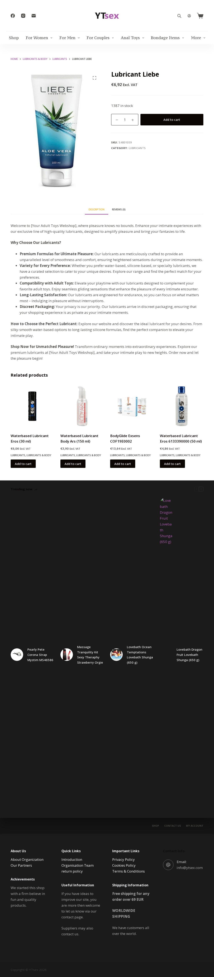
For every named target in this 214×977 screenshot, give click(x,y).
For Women (37, 37)
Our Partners (21, 865)
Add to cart (171, 119)
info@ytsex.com (190, 867)
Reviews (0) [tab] (119, 209)
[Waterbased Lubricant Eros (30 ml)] (32, 406)
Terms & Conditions (128, 871)
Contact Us (172, 826)
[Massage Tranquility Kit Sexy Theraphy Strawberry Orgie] (66, 654)
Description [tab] (96, 209)
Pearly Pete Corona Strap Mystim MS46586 (40, 654)
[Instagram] (23, 16)
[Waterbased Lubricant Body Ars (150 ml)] (82, 406)
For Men (67, 37)
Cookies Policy (124, 865)
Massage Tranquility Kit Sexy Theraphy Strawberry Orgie (90, 654)
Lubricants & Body (39, 455)
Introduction (71, 859)
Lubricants (137, 148)
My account (194, 826)
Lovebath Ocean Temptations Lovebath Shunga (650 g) (140, 654)
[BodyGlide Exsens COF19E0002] (132, 406)
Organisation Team (77, 865)
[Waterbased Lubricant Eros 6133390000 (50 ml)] (181, 406)
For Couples (98, 37)
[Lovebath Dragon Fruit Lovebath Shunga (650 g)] (166, 655)
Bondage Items (165, 37)
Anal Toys (130, 37)
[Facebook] (13, 16)
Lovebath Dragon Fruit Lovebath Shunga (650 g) (189, 654)
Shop (14, 37)
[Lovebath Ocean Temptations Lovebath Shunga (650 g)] (116, 654)
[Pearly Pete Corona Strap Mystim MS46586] (17, 654)
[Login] (189, 15)
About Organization (27, 859)
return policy (72, 871)
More (196, 37)
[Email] (34, 16)
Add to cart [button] (23, 464)
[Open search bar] (179, 16)
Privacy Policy (123, 859)
